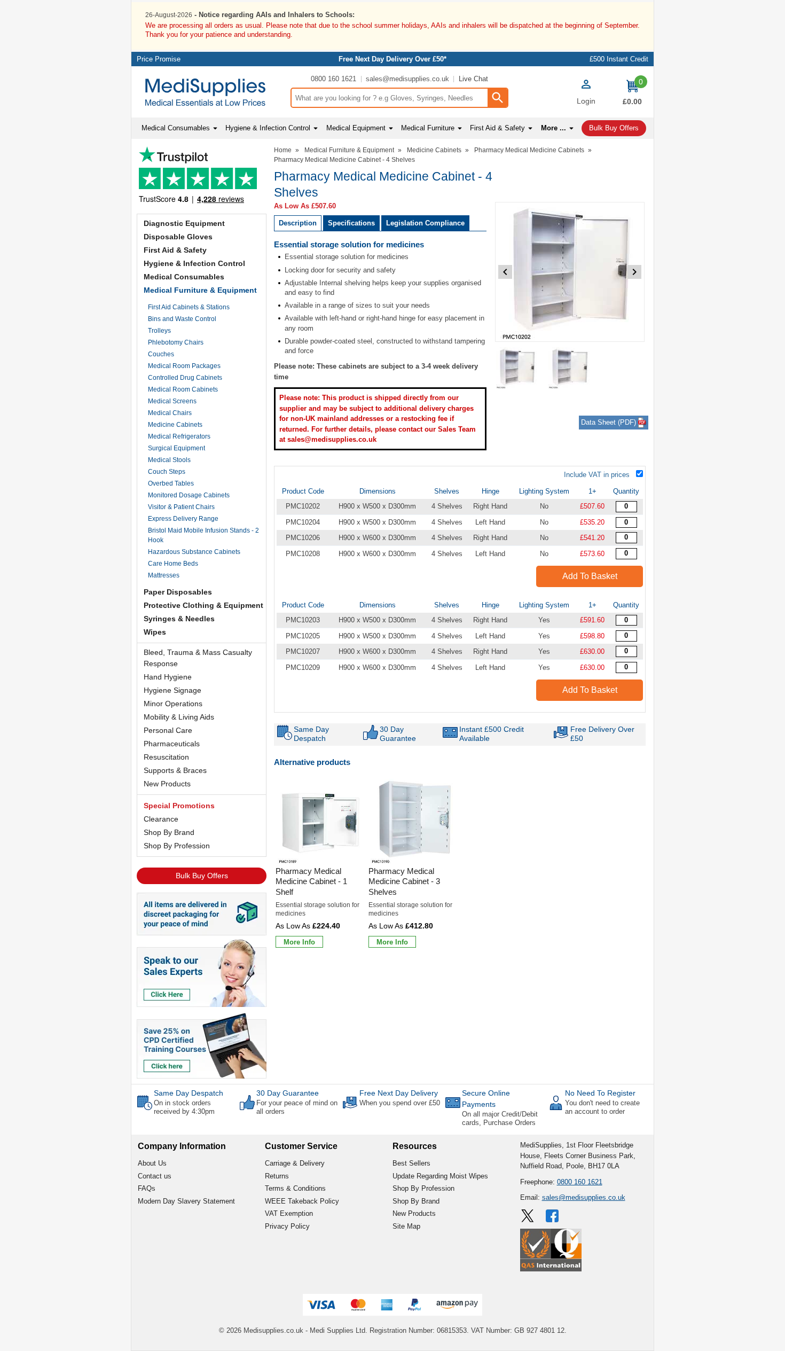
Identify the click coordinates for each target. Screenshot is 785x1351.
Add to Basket (589, 576)
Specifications (351, 223)
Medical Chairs (170, 413)
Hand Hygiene (168, 677)
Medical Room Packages (184, 366)
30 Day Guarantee (287, 1093)
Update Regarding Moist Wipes (440, 1176)
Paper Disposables (178, 592)
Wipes (155, 632)
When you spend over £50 (399, 1103)
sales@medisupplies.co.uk (407, 79)
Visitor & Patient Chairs (181, 507)
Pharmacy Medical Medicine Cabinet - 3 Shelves (404, 881)
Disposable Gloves (178, 236)
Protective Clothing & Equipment (203, 605)
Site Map (406, 1226)
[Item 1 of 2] (570, 271)
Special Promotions (179, 805)
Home (283, 150)
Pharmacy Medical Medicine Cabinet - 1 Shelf (311, 881)
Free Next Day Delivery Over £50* (392, 59)
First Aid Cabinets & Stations (189, 307)
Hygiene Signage (172, 690)
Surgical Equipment (176, 448)
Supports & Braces (175, 770)
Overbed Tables (171, 483)
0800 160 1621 (333, 79)
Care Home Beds (173, 563)
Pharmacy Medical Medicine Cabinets (529, 150)
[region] (320, 821)
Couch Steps (166, 471)
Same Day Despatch (188, 1093)
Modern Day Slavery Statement (186, 1201)
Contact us (154, 1176)
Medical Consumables (184, 276)
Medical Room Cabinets (183, 389)
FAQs (146, 1188)
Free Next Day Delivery (398, 1093)
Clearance (161, 819)
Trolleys (159, 330)
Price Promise (158, 59)
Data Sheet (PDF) (608, 422)
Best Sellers (411, 1163)
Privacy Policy (287, 1226)
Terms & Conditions (295, 1188)
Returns (277, 1176)
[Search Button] (497, 98)
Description (298, 223)
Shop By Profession (177, 845)
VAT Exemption (289, 1213)
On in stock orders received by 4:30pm (184, 1107)
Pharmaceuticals (172, 743)
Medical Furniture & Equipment (200, 290)
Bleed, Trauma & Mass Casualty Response (198, 658)
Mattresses (163, 575)
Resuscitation (166, 757)
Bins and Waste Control (182, 319)
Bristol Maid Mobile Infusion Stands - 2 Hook (203, 535)
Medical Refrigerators (179, 436)
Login (586, 101)
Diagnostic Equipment (184, 223)
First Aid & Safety (175, 250)
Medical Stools (169, 460)
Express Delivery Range (183, 518)
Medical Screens (172, 401)
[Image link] (201, 1045)
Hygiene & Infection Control (194, 263)
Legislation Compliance (425, 223)
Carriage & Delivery (295, 1163)
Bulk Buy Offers (202, 875)
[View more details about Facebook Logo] (553, 1215)
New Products (167, 783)
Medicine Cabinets (175, 424)
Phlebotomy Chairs (175, 342)
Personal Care (168, 730)
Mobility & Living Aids (179, 717)
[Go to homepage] (210, 92)
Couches (161, 354)
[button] (585, 93)
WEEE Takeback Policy (302, 1201)
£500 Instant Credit (619, 59)
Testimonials (201, 177)
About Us (152, 1163)
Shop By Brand (169, 832)
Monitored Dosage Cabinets (189, 495)
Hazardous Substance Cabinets (194, 552)
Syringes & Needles (179, 618)
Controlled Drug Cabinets (185, 377)
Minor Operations (173, 703)
